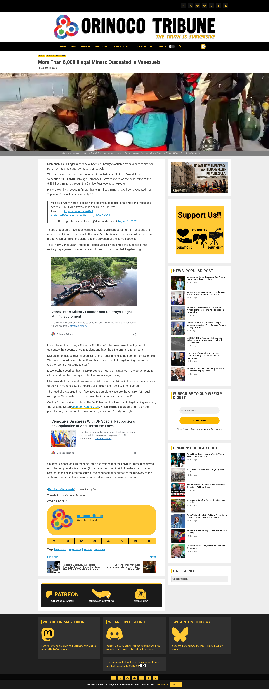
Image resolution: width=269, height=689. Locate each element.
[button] (180, 46)
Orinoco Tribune (137, 662)
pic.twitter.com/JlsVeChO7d (92, 215)
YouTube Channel (198, 46)
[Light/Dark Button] (172, 46)
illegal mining (75, 549)
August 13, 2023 (127, 221)
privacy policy (205, 429)
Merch (162, 46)
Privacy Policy (162, 684)
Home (63, 46)
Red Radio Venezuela (61, 489)
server (123, 646)
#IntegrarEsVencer (62, 215)
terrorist (88, 549)
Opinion (85, 46)
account (58, 649)
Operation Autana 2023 (85, 406)
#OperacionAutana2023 (78, 211)
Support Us (143, 46)
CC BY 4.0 (134, 666)
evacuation (60, 549)
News (73, 46)
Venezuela (99, 549)
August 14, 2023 (48, 68)
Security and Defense (56, 56)
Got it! (176, 684)
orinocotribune (90, 516)
